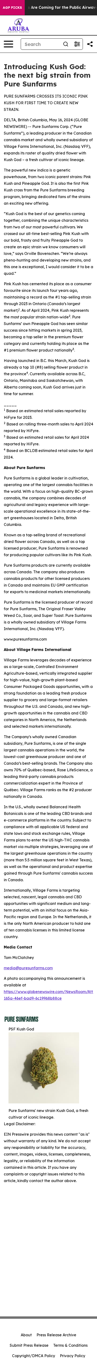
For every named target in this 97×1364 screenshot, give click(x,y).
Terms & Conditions (70, 1345)
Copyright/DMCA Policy (33, 1355)
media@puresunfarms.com (28, 968)
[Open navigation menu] (8, 44)
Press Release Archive (56, 1334)
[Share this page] (90, 44)
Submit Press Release (29, 1345)
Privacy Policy (72, 1355)
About (26, 1334)
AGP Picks (12, 7)
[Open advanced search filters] (77, 44)
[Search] (65, 44)
